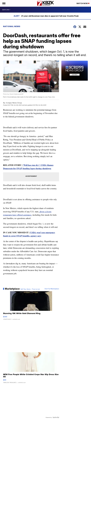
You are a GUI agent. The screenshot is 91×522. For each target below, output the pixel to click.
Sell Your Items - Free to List (30, 289)
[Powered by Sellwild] (56, 417)
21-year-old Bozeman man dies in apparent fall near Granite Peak (50, 16)
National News (11, 26)
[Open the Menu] (4, 3)
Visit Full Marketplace (52, 289)
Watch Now (82, 3)
